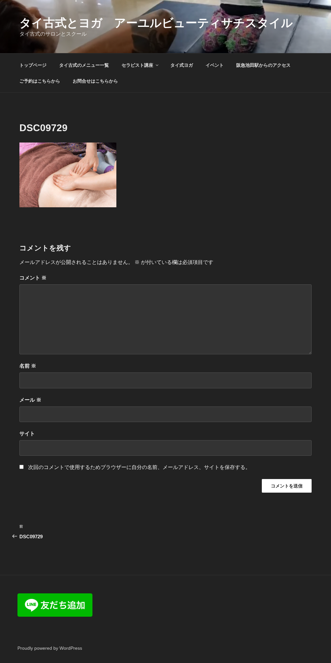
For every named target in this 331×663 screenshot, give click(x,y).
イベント (215, 65)
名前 (27, 366)
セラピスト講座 (137, 65)
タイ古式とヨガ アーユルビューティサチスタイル (156, 22)
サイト (27, 433)
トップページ (33, 65)
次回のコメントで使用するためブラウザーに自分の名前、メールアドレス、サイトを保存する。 (139, 467)
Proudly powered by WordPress (49, 648)
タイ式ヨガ (181, 65)
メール (30, 400)
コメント (33, 277)
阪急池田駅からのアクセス (263, 65)
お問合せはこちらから (95, 81)
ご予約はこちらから (39, 81)
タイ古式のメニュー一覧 (84, 65)
